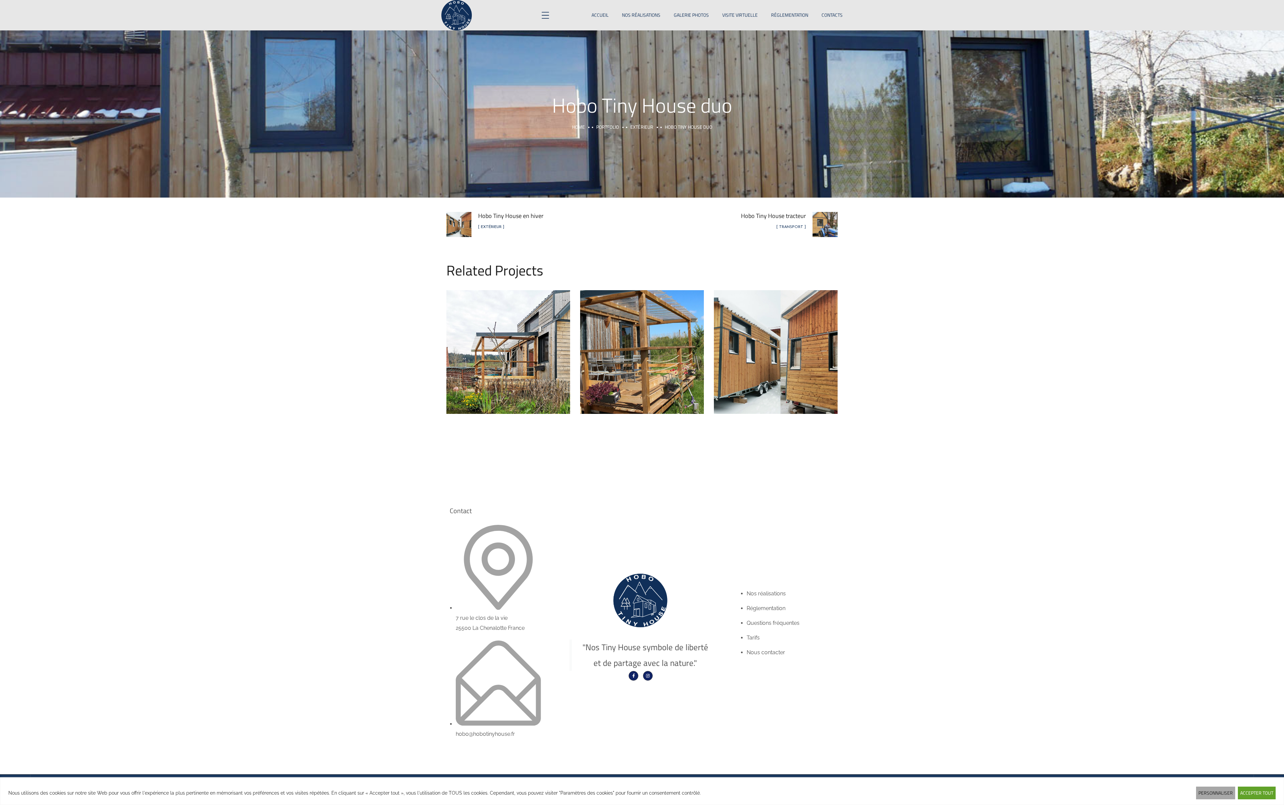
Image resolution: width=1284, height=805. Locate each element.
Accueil (600, 14)
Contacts (832, 14)
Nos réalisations (641, 14)
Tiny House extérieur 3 (508, 344)
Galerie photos (691, 14)
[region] (642, 791)
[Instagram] (648, 676)
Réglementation (789, 14)
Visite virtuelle (740, 14)
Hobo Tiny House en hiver (776, 344)
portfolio (607, 126)
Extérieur (641, 126)
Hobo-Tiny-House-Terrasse (642, 344)
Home (578, 126)
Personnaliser (1215, 792)
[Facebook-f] (633, 676)
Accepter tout (1256, 792)
